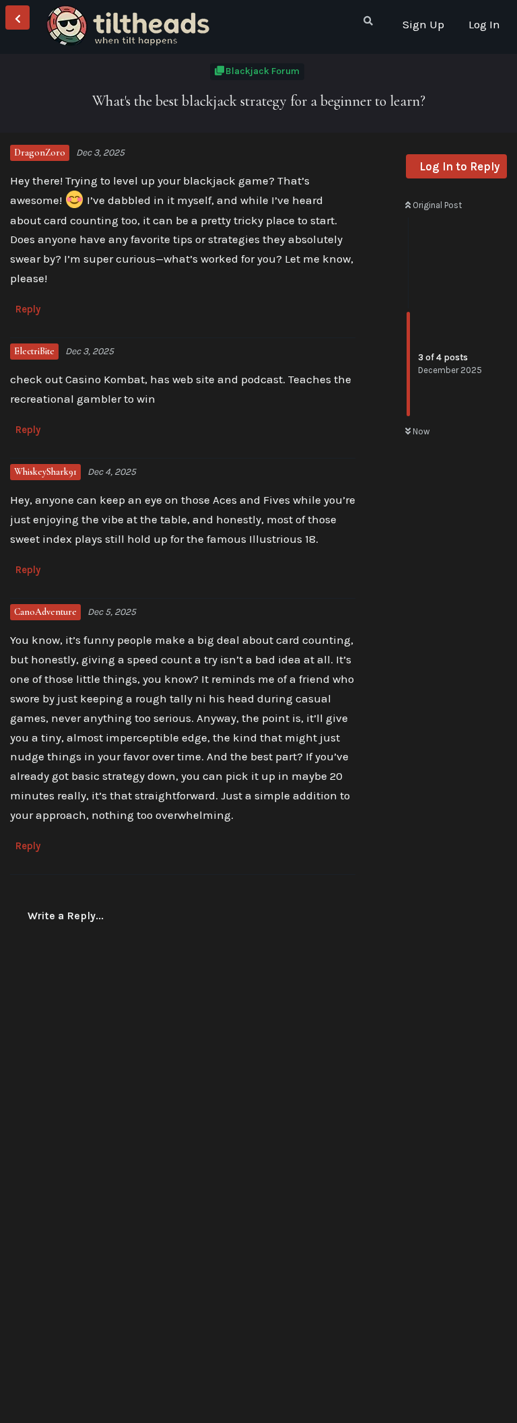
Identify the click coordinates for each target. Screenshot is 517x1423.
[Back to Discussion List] (17, 17)
